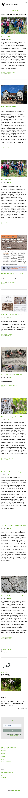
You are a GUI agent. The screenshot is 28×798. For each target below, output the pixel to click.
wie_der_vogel (6, 652)
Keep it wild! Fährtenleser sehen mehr (12, 596)
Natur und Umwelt (8, 73)
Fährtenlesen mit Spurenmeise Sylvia (12, 273)
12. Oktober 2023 (4, 334)
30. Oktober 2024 (4, 222)
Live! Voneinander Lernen (8, 106)
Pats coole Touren (7, 649)
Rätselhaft (3, 753)
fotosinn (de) (3, 774)
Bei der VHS (4, 672)
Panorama (3, 751)
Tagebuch (7, 148)
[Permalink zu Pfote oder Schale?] (14, 176)
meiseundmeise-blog (16, 790)
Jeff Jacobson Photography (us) (7, 775)
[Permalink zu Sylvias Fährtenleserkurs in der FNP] (14, 371)
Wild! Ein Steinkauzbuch (6, 761)
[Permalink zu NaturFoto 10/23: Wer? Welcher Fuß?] (14, 311)
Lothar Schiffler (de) (5, 777)
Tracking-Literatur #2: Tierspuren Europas (13, 525)
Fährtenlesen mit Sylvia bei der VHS (12, 417)
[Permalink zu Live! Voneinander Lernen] (14, 103)
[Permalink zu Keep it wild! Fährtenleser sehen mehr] (14, 592)
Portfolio (11, 335)
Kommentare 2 (10, 334)
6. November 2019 (4, 637)
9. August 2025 (3, 72)
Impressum (14, 791)
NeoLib (2, 758)
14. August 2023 (3, 458)
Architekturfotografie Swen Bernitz (7, 772)
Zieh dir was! (3, 750)
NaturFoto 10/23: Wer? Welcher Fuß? (12, 314)
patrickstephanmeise (7, 650)
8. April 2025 (3, 147)
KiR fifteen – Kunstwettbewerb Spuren (12, 472)
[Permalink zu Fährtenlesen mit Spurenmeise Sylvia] (14, 270)
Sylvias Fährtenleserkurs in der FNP (11, 374)
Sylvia (9, 39)
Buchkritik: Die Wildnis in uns (6, 748)
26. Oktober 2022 (4, 512)
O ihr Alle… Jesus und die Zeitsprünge (8, 747)
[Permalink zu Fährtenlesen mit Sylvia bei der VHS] (14, 414)
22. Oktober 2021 (4, 564)
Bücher (2, 565)
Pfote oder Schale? (6, 179)
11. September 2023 (4, 385)
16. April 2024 (3, 282)
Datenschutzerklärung (14, 735)
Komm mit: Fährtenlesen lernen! (10, 37)
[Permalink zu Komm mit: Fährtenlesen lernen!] (14, 33)
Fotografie (7, 335)
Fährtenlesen (3, 73)
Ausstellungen (3, 513)
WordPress (16, 792)
